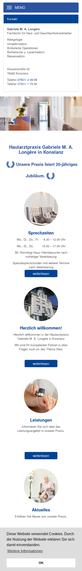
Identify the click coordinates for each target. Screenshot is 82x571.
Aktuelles (41, 510)
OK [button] (41, 563)
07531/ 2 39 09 (27, 79)
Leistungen (41, 420)
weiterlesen (41, 273)
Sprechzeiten (41, 233)
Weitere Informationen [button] (25, 551)
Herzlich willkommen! (41, 328)
